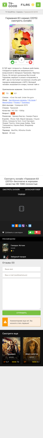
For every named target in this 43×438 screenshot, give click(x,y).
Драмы (17, 102)
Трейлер (21, 194)
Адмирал (11, 354)
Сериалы (19, 12)
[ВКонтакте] (13, 225)
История (31, 100)
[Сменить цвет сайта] (33, 5)
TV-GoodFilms (10, 12)
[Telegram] (29, 225)
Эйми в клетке (31, 354)
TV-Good (19, 4)
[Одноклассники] (16, 225)
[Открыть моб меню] (38, 4)
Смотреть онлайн (11, 190)
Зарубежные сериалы (18, 100)
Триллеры (26, 102)
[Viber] (23, 225)
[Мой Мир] (19, 225)
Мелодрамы (7, 102)
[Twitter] (26, 225)
